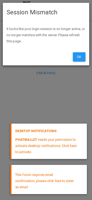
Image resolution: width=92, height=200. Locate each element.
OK (79, 57)
